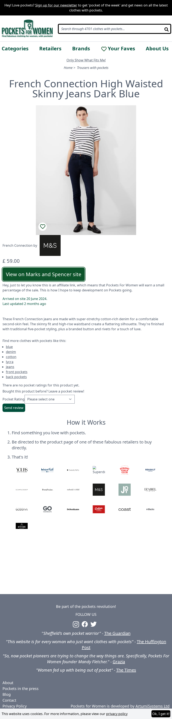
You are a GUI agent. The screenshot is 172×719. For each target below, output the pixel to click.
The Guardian (117, 633)
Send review (13, 407)
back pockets (16, 377)
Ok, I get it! (160, 713)
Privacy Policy (15, 706)
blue (9, 346)
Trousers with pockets (92, 67)
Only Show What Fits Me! (86, 60)
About (8, 682)
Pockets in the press (21, 688)
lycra (9, 362)
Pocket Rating (14, 399)
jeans (10, 367)
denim (11, 351)
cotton (11, 356)
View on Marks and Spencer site (43, 274)
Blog (7, 694)
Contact (9, 700)
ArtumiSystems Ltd (152, 706)
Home (68, 67)
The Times (126, 670)
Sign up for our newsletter (56, 5)
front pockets (16, 372)
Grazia (119, 661)
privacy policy (117, 713)
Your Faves (121, 48)
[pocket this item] (42, 226)
